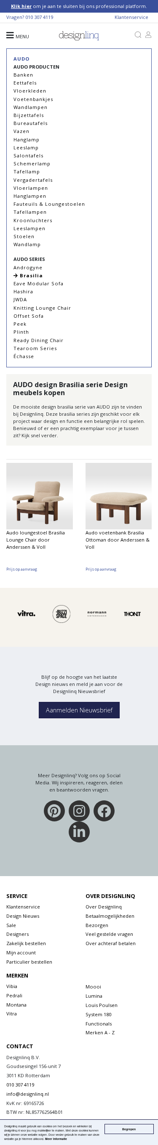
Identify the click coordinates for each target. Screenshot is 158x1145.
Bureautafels (30, 123)
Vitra (11, 1013)
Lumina (94, 996)
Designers (17, 934)
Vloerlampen (30, 188)
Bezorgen (97, 925)
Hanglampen (29, 196)
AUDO (21, 59)
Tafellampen (30, 212)
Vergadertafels (33, 180)
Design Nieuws (22, 916)
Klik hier (21, 6)
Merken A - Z (100, 1032)
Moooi (93, 986)
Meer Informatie (56, 1139)
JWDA (20, 299)
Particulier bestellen (29, 962)
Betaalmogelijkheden (110, 916)
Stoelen (24, 236)
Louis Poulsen (102, 1005)
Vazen (21, 131)
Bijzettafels (28, 115)
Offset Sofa (28, 316)
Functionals (99, 1023)
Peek (20, 324)
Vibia (11, 986)
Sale (11, 925)
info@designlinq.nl (27, 1094)
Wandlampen (30, 107)
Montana (16, 1005)
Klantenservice (131, 17)
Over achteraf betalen (111, 943)
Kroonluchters (32, 220)
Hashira (23, 291)
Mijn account (21, 952)
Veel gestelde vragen (109, 934)
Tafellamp (26, 171)
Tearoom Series (35, 348)
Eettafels (25, 83)
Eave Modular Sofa (38, 283)
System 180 (98, 1014)
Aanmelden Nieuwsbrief (79, 710)
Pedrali (14, 995)
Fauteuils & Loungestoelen (49, 204)
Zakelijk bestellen (26, 943)
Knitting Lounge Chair (42, 308)
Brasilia (30, 275)
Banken (23, 75)
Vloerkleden (29, 91)
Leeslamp (26, 147)
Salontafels (28, 155)
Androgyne (28, 267)
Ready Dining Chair (38, 340)
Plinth (21, 332)
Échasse (23, 356)
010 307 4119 (39, 17)
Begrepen (129, 1129)
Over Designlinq (104, 906)
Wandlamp (27, 244)
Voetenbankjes (33, 99)
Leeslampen (29, 228)
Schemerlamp (32, 163)
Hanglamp (26, 139)
